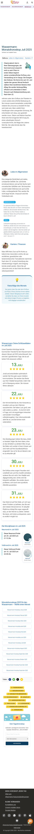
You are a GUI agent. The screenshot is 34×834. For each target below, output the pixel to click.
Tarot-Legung (11, 703)
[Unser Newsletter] (27, 2)
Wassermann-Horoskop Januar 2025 (17, 610)
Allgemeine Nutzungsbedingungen (17, 797)
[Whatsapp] (13, 679)
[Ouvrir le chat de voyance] (30, 821)
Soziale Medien (10, 810)
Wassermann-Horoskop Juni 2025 (17, 637)
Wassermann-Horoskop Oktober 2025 (17, 659)
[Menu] (2, 2)
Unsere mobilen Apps (12, 807)
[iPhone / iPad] (30, 815)
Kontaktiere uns (10, 804)
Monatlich (28, 7)
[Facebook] (10, 679)
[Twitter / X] (17, 679)
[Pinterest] (25, 815)
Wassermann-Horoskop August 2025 (17, 648)
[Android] (17, 821)
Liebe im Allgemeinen (16, 58)
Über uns (8, 794)
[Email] (21, 679)
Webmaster (17, 828)
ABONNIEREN (17, 743)
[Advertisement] (17, 26)
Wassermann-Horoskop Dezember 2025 (17, 670)
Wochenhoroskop (17, 7)
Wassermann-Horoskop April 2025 (17, 626)
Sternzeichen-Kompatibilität (18, 707)
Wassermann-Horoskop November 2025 (17, 665)
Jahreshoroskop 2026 (18, 700)
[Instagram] (9, 815)
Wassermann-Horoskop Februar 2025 (17, 615)
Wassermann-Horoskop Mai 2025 (17, 632)
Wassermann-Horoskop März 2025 (17, 621)
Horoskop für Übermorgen (18, 694)
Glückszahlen (24, 703)
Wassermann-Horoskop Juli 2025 (17, 643)
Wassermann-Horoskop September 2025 (17, 654)
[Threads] (20, 815)
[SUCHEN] (32, 2)
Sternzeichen (18, 710)
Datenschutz (27, 825)
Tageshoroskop (5, 7)
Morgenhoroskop (18, 691)
